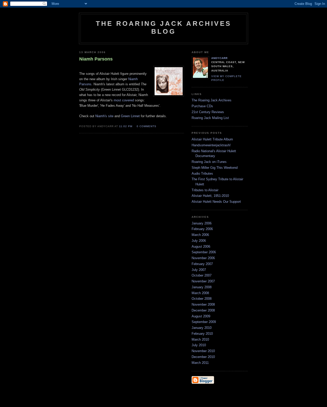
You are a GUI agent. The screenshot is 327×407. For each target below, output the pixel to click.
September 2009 (204, 322)
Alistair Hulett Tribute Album (212, 139)
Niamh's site (104, 116)
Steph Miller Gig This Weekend (215, 168)
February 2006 (202, 229)
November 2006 (203, 258)
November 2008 (203, 304)
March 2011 (200, 363)
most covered (124, 100)
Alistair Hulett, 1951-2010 (210, 196)
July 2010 (199, 345)
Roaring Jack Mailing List (210, 118)
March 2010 (200, 339)
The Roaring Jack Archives (211, 100)
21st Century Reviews (208, 112)
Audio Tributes (202, 173)
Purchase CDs (202, 106)
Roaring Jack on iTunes (209, 162)
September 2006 (204, 252)
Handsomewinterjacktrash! (211, 145)
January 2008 (202, 287)
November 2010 (203, 351)
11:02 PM (125, 126)
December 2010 (203, 357)
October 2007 (202, 275)
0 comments (146, 126)
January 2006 (202, 223)
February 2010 (202, 334)
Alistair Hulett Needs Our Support (216, 201)
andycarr (219, 58)
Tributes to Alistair (205, 190)
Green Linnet (130, 116)
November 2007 (203, 281)
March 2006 (200, 235)
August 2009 (201, 316)
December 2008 (203, 310)
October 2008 (202, 299)
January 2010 (202, 328)
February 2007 (202, 264)
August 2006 (201, 246)
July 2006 (199, 241)
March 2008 (200, 293)
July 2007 (199, 270)
